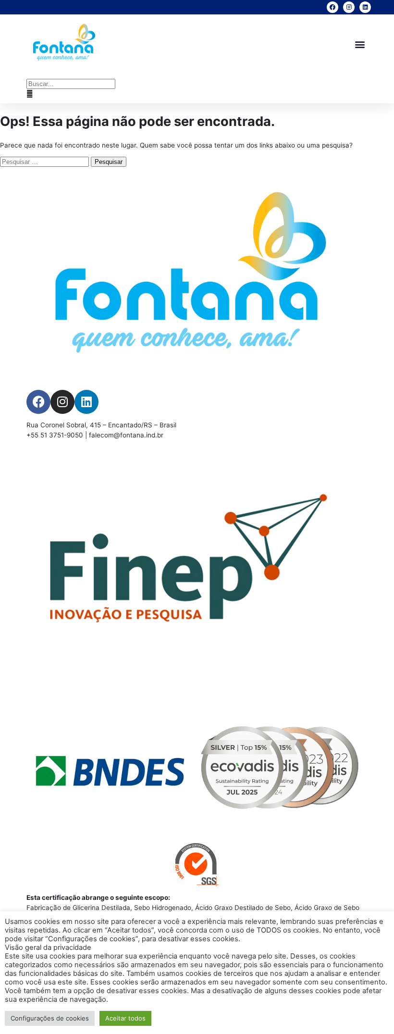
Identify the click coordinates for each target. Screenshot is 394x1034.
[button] (360, 44)
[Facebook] (332, 7)
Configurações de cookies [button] (50, 1018)
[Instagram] (349, 7)
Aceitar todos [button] (125, 1018)
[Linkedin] (365, 7)
